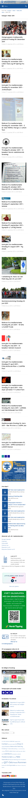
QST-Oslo (8, 762)
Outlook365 (5, 543)
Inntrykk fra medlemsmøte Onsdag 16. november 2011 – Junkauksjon (12, 87)
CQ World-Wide (11, 744)
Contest (5, 744)
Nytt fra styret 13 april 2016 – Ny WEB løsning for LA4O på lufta (17, 722)
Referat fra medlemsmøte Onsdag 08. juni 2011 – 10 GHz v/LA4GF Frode (13, 325)
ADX (4, 741)
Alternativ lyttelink (14, 586)
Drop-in (20, 744)
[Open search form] (26, 6)
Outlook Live (5, 545)
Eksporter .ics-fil (6, 547)
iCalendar (4, 541)
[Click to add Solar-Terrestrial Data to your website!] (14, 658)
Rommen (22, 762)
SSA (8, 765)
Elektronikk (13, 746)
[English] (5, 776)
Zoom (3, 767)
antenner (12, 741)
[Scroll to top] (25, 795)
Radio (15, 762)
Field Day (20, 746)
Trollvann (19, 765)
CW (16, 744)
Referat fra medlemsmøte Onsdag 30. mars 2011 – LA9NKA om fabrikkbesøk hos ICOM (14, 408)
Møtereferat (5, 759)
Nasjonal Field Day (13, 759)
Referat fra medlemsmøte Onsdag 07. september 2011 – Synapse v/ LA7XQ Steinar (13, 225)
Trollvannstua (23, 765)
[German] (8, 776)
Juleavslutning (21, 748)
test (16, 765)
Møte (18, 757)
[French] (10, 776)
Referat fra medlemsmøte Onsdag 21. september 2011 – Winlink (13, 204)
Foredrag (4, 748)
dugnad (3, 746)
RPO (6, 765)
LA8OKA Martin (12, 751)
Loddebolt (19, 754)
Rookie (3, 765)
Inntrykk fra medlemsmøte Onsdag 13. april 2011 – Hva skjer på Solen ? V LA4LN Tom (13, 387)
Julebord (3, 751)
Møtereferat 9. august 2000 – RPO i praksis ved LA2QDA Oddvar (17, 704)
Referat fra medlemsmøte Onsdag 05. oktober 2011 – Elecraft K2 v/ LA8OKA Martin (13, 187)
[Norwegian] (3, 776)
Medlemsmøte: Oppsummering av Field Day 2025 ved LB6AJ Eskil (16, 525)
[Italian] (15, 776)
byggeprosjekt (17, 741)
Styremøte (12, 765)
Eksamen (7, 746)
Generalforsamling (13, 748)
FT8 (7, 748)
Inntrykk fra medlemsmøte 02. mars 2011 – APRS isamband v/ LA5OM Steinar (13, 444)
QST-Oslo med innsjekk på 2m (16, 490)
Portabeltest (23, 759)
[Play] (12, 581)
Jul (17, 748)
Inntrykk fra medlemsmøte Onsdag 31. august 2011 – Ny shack (12, 246)
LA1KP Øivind (20, 44)
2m (2, 741)
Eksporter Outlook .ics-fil (8, 549)
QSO (3, 762)
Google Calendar (6, 539)
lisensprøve (14, 754)
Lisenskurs (8, 754)
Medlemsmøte (7, 757)
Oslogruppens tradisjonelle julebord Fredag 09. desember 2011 (13, 39)
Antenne (7, 741)
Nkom (19, 759)
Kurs (7, 751)
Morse (14, 757)
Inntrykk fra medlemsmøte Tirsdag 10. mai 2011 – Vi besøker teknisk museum (12, 345)
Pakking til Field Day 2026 (15, 496)
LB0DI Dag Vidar (19, 751)
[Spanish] (12, 776)
